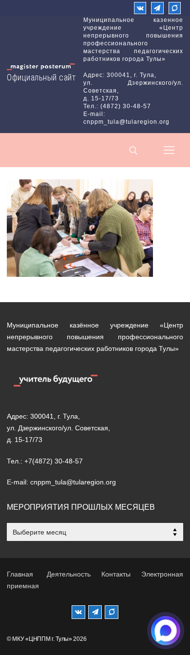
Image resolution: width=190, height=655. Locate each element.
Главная (20, 574)
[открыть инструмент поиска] (133, 150)
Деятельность (69, 574)
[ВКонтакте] (140, 8)
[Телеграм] (157, 8)
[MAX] (111, 612)
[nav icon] (169, 150)
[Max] (175, 8)
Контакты (116, 574)
